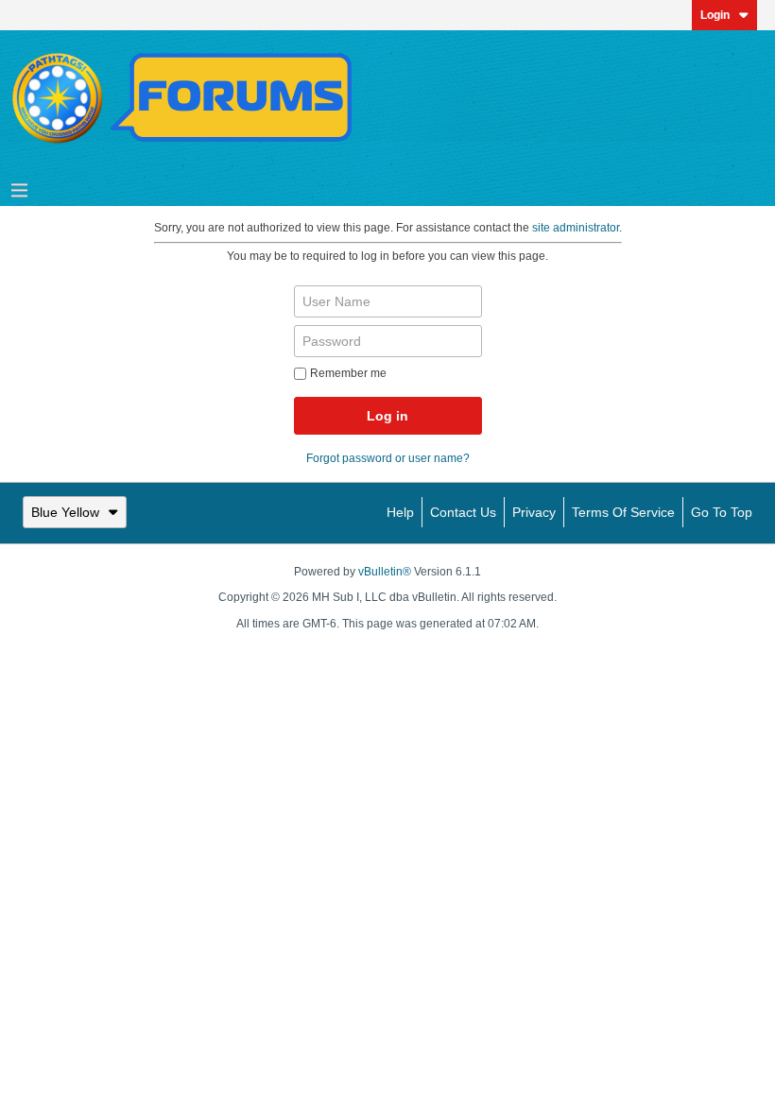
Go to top (721, 512)
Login (715, 15)
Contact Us (463, 512)
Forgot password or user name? (388, 458)
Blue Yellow (65, 512)
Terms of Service (623, 512)
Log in (387, 415)
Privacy (534, 512)
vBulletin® (384, 571)
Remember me (348, 373)
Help (400, 512)
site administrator (575, 227)
